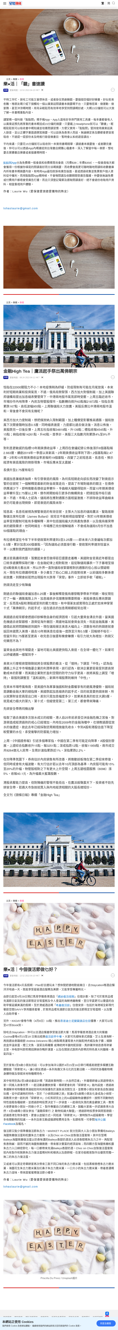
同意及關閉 (105, 1323)
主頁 (8, 79)
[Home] (15, 3)
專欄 (15, 79)
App (10, 162)
